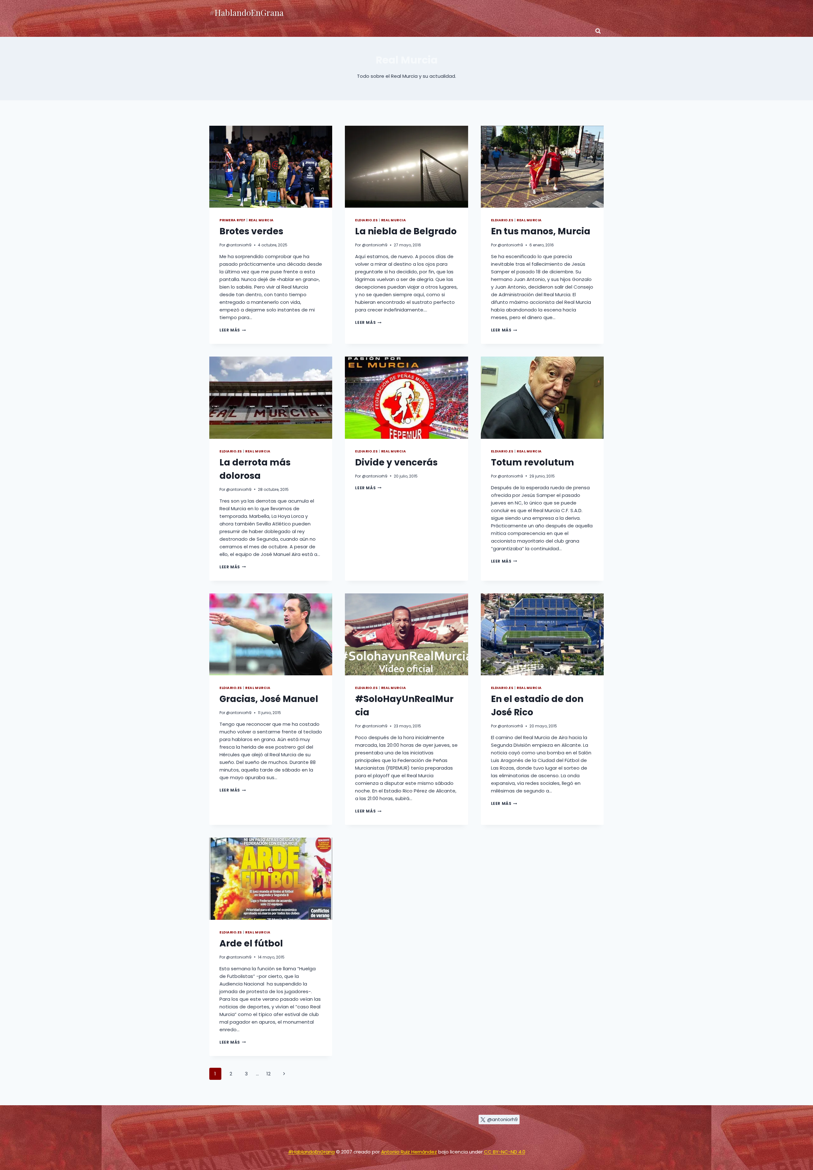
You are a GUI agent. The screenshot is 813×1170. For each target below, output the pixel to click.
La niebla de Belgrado (406, 231)
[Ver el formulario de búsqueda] (598, 31)
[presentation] (270, 167)
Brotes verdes (251, 231)
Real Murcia (261, 220)
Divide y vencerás (396, 462)
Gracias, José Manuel (268, 699)
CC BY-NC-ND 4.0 (504, 1151)
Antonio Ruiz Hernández (409, 1151)
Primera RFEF (232, 220)
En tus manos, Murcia (540, 231)
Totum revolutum (532, 462)
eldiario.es (366, 220)
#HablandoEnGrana (311, 1151)
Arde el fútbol (251, 943)
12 (268, 1073)
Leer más (232, 330)
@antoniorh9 (239, 245)
